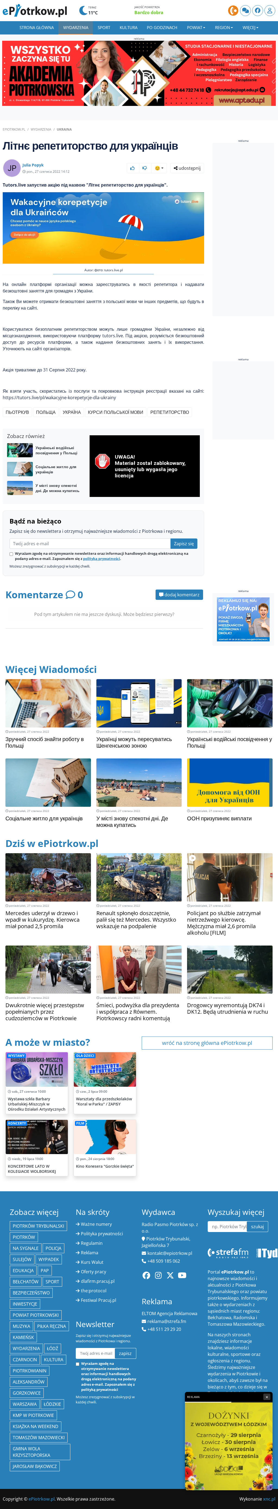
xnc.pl (269, 1499)
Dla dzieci (85, 1055)
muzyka (21, 1326)
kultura (53, 1360)
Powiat (194, 27)
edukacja (23, 1271)
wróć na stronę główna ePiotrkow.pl (207, 1043)
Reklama (89, 1253)
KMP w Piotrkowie (33, 1415)
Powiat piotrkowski (36, 1315)
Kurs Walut (92, 1262)
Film (80, 1123)
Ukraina (64, 129)
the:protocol (93, 1291)
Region (222, 27)
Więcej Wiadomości (51, 669)
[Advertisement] (245, 229)
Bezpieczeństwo (31, 1293)
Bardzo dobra (148, 12)
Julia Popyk (33, 165)
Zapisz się (184, 544)
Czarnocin (25, 1360)
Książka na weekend (35, 1426)
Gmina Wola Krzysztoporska (31, 1452)
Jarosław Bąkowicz (35, 1466)
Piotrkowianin (29, 1371)
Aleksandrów (29, 1382)
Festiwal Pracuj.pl (98, 1300)
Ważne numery (96, 1224)
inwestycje (25, 1304)
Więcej (249, 27)
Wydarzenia (75, 27)
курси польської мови (115, 412)
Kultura (128, 27)
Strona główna (37, 27)
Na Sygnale (26, 1248)
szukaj (257, 1227)
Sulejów (22, 1259)
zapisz (125, 1353)
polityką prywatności (101, 558)
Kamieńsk (23, 1337)
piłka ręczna (51, 1326)
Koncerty (17, 1123)
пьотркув (17, 412)
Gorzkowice (27, 1393)
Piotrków (24, 1237)
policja (53, 1248)
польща (46, 412)
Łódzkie (52, 1404)
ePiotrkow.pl (14, 129)
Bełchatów (26, 1282)
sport (52, 1282)
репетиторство (169, 412)
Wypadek (49, 1259)
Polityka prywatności (102, 1234)
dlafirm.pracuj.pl (98, 1281)
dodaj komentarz (181, 595)
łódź (52, 1349)
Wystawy (16, 1055)
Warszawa (25, 1404)
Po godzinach (162, 27)
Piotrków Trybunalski (38, 1226)
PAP (45, 1271)
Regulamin (92, 1243)
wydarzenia (26, 1349)
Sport (104, 27)
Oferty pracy (93, 1272)
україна (72, 412)
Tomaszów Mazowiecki (39, 1438)
